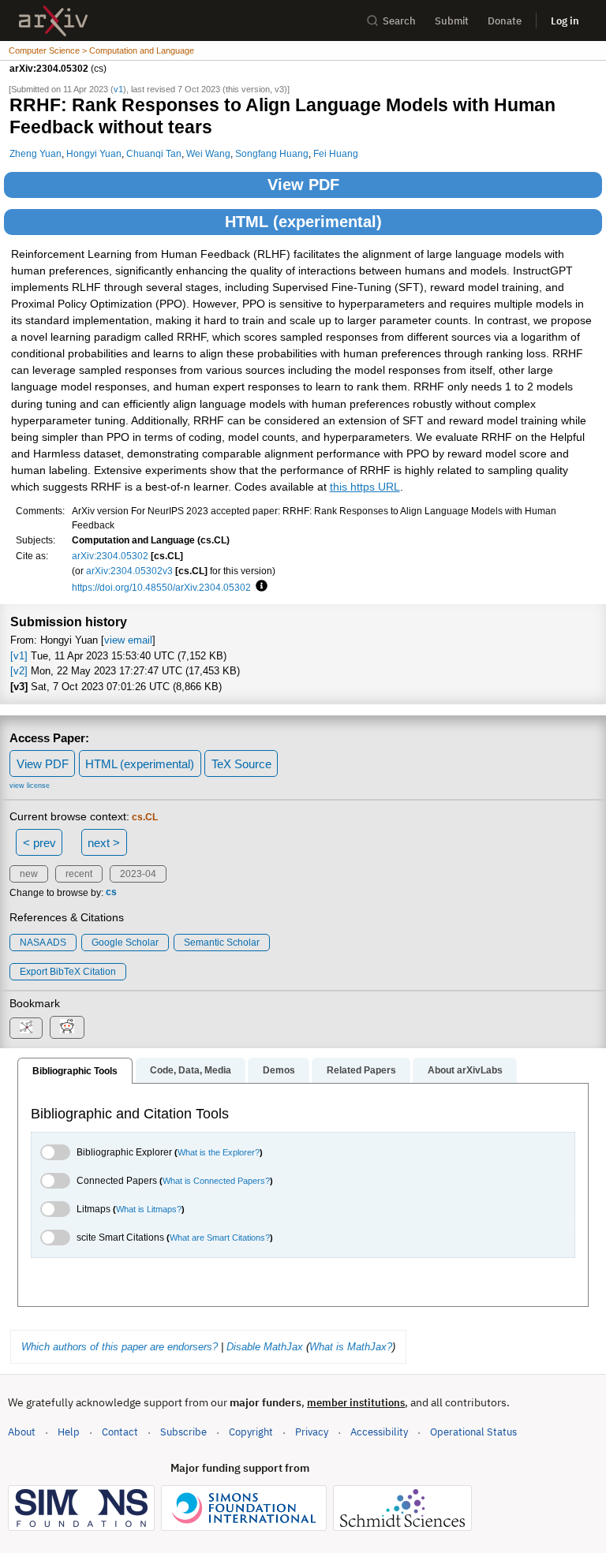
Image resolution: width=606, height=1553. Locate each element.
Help (69, 1432)
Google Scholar (125, 942)
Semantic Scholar (222, 942)
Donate (505, 21)
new (29, 873)
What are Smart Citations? (220, 1237)
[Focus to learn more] (259, 587)
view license (29, 786)
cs (111, 892)
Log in (565, 21)
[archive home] (53, 21)
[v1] (19, 656)
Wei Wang (208, 153)
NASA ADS (43, 942)
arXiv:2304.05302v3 (129, 571)
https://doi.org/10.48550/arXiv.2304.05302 (161, 587)
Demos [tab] (279, 1070)
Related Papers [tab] (361, 1070)
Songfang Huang (272, 153)
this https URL (365, 487)
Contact (120, 1432)
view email (128, 640)
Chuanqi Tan (153, 153)
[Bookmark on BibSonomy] (26, 1028)
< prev (39, 842)
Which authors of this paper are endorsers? (119, 1347)
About (22, 1432)
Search (399, 21)
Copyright (251, 1432)
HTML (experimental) (303, 221)
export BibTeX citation (68, 971)
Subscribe (183, 1432)
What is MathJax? (350, 1347)
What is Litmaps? (148, 1209)
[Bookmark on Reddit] (67, 1027)
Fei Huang (335, 153)
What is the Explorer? (219, 1152)
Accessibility (379, 1432)
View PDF (303, 184)
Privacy (311, 1432)
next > (104, 842)
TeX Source (241, 764)
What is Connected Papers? (216, 1180)
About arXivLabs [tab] (465, 1070)
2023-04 (138, 873)
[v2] (19, 671)
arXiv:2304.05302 (110, 556)
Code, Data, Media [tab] (190, 1070)
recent (78, 873)
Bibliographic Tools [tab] (75, 1071)
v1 (118, 89)
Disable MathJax (264, 1347)
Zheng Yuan (35, 153)
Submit (452, 21)
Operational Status (473, 1431)
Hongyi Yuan (94, 153)
